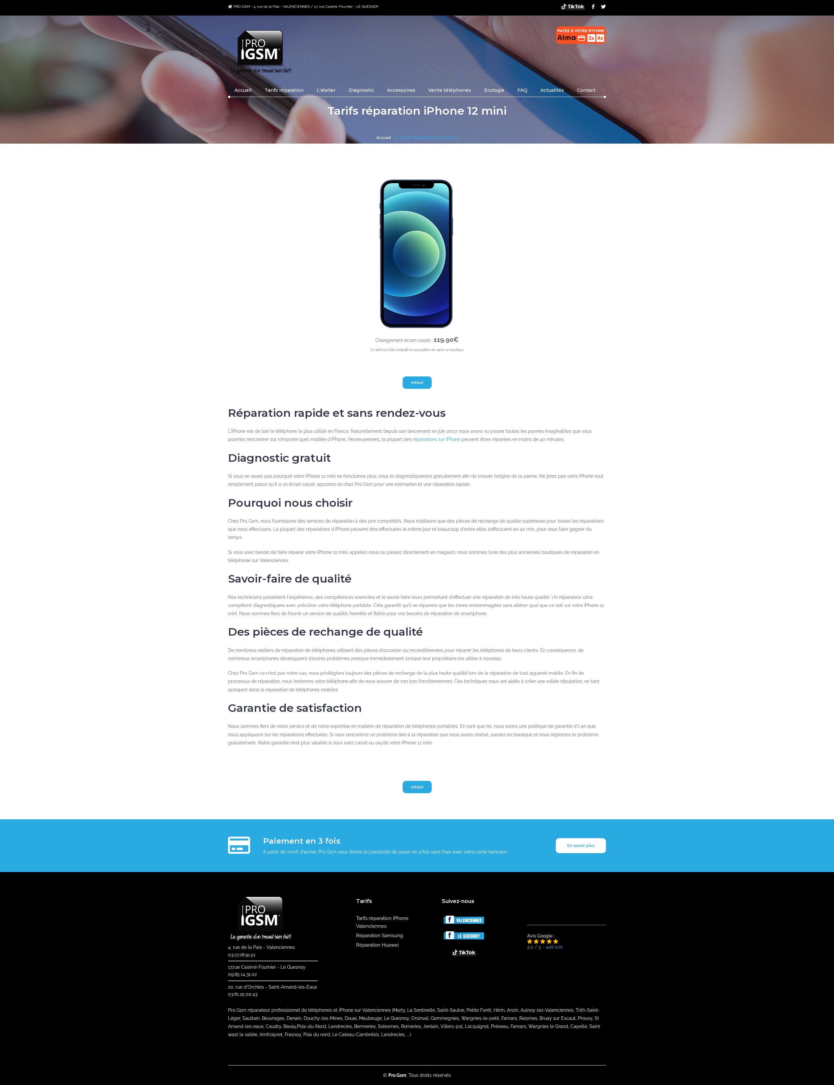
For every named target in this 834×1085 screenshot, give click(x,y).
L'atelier (326, 90)
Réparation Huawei (377, 945)
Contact (586, 90)
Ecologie (494, 90)
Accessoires (401, 90)
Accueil (243, 90)
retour (417, 382)
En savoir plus (581, 845)
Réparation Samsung (379, 935)
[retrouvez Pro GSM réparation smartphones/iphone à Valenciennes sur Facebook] (464, 922)
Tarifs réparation (284, 90)
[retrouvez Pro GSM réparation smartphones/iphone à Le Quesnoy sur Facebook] (464, 938)
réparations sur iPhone (436, 439)
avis (554, 947)
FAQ (522, 90)
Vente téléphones (449, 90)
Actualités (552, 90)
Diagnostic (361, 90)
